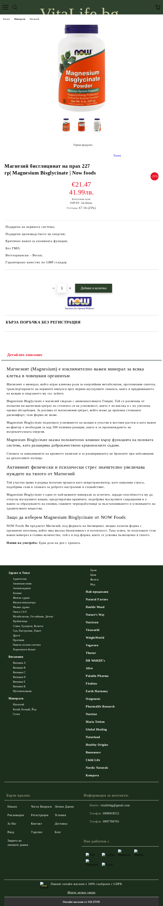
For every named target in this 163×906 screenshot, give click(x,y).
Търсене (36, 832)
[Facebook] (89, 830)
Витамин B (19, 667)
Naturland (93, 737)
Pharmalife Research (100, 706)
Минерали (19, 19)
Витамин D (19, 677)
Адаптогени (20, 578)
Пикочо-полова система (27, 644)
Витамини (15, 656)
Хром (93, 570)
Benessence (93, 752)
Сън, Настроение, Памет (27, 630)
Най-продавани (97, 591)
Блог (58, 832)
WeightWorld (95, 637)
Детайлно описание (24, 355)
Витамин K (19, 686)
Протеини (18, 640)
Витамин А (19, 662)
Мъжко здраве (21, 607)
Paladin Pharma (97, 676)
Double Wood (95, 607)
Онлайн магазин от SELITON (81, 901)
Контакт (36, 823)
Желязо (94, 579)
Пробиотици (20, 621)
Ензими (17, 593)
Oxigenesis (93, 698)
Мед (92, 584)
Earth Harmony (97, 691)
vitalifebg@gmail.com (115, 805)
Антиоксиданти (22, 588)
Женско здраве (21, 597)
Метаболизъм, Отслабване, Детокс (33, 616)
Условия (60, 815)
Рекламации (15, 815)
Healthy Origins (97, 744)
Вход (10, 832)
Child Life (93, 760)
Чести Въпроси (41, 806)
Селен (16, 714)
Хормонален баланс (24, 649)
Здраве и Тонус (19, 572)
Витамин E (19, 681)
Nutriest (91, 714)
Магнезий (34, 19)
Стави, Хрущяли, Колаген (28, 626)
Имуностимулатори (24, 602)
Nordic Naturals (97, 767)
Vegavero (92, 645)
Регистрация (39, 815)
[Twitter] (98, 830)
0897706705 (111, 821)
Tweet (117, 155)
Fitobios (91, 683)
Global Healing (96, 729)
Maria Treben (95, 721)
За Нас (11, 823)
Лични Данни (64, 806)
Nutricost (92, 622)
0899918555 (111, 813)
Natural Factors (97, 599)
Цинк (93, 574)
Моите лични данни (81, 892)
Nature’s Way (95, 614)
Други (16, 635)
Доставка (61, 823)
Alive (89, 668)
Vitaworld (93, 630)
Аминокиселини (22, 583)
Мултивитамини (22, 691)
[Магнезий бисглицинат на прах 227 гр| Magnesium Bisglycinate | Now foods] (81, 111)
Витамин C (19, 672)
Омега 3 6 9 (20, 611)
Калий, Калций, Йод (25, 709)
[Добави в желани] (155, 276)
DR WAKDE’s (95, 660)
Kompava (92, 775)
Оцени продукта (82, 144)
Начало (6, 19)
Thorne (91, 653)
